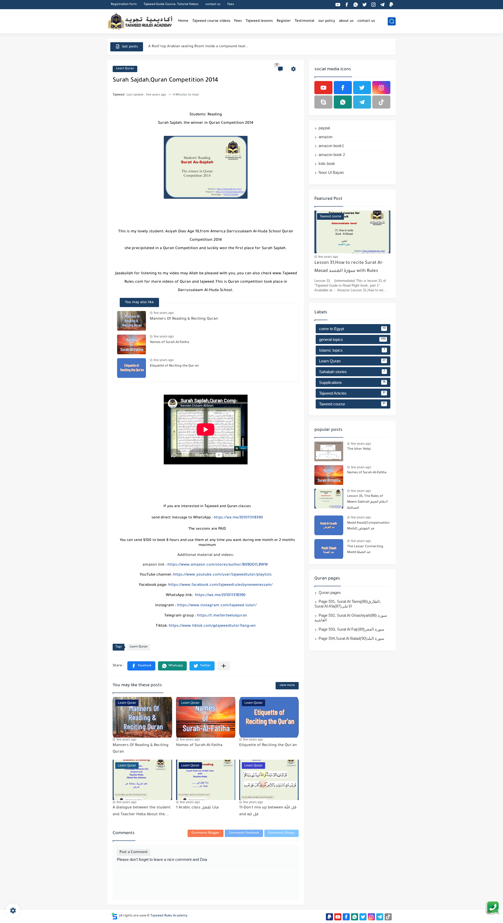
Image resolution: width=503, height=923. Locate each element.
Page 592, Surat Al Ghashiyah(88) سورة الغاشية (350, 617)
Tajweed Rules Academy (169, 916)
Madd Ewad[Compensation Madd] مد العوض (368, 526)
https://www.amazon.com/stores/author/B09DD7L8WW (217, 565)
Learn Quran (125, 69)
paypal (324, 128)
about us (346, 21)
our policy (326, 21)
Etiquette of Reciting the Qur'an (174, 366)
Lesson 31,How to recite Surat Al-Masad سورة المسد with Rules (348, 267)
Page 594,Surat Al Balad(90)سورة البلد (351, 638)
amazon (325, 137)
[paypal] (391, 4)
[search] (392, 21)
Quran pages (330, 592)
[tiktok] (381, 102)
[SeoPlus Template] (114, 916)
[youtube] (338, 4)
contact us (213, 4)
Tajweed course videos (211, 21)
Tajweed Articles (352, 393)
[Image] (328, 451)
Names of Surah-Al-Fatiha (169, 342)
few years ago (164, 313)
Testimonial (304, 21)
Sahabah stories (352, 371)
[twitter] (364, 4)
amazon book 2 (332, 154)
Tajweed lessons (259, 21)
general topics (352, 339)
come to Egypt (352, 328)
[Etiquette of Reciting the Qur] (131, 368)
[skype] (323, 102)
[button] (141, 665)
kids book (327, 163)
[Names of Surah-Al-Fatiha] (131, 344)
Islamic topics (352, 350)
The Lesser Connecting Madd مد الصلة (365, 549)
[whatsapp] (355, 4)
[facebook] (346, 4)
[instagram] (373, 4)
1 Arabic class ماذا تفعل (197, 808)
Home (183, 21)
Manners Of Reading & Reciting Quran (179, 47)
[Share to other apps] (223, 665)
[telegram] (382, 4)
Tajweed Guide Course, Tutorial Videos (171, 4)
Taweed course (352, 404)
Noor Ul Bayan (331, 172)
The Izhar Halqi (359, 449)
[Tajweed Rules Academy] (140, 21)
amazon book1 (331, 145)
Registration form (124, 4)
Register (284, 21)
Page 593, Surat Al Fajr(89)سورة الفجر (351, 629)
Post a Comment (133, 852)
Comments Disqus (281, 833)
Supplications (352, 382)
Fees (230, 4)
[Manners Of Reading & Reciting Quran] (131, 321)
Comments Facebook (244, 833)
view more (287, 685)
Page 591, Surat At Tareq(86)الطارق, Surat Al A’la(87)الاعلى (347, 603)
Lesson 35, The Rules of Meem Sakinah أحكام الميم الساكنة (367, 502)
